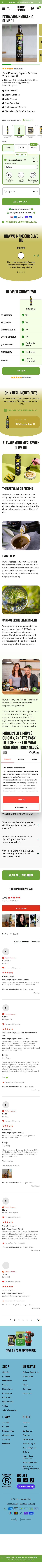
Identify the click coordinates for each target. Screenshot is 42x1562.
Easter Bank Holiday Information (31, 1467)
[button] (21, 69)
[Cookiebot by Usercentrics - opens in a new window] (29, 752)
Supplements (7, 1401)
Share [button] (31, 989)
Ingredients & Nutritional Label (23, 410)
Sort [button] (4, 934)
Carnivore (27, 1389)
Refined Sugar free (31, 1372)
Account (26, 1422)
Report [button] (26, 989)
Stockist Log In (29, 1443)
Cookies (23, 1504)
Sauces (5, 1385)
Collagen (6, 1376)
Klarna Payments (30, 1448)
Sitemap (31, 1504)
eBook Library (8, 1435)
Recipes (5, 1426)
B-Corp (26, 1452)
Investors (6, 1443)
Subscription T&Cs (30, 1462)
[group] (21, 898)
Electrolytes (7, 1389)
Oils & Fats (6, 1397)
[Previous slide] (2, 2)
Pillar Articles (8, 1431)
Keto (25, 1380)
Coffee (5, 1406)
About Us (6, 1439)
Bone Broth (7, 1393)
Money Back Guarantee (28, 1457)
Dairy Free (27, 1393)
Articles (5, 1422)
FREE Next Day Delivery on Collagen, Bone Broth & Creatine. (21, 1557)
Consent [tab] (7, 759)
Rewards (26, 1435)
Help (25, 1426)
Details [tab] (21, 759)
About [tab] (34, 759)
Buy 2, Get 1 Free (21, 2)
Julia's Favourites (9, 1410)
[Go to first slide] (39, 2)
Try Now (21, 371)
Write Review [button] (21, 908)
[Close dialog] (1, 1557)
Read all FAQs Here (21, 875)
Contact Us (27, 1431)
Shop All (5, 1372)
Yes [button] (21, 989)
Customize (19, 807)
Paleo (25, 1385)
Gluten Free (28, 1376)
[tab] (17, 272)
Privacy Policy (12, 1504)
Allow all (21, 800)
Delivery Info (28, 1439)
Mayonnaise (7, 1380)
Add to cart (21, 201)
